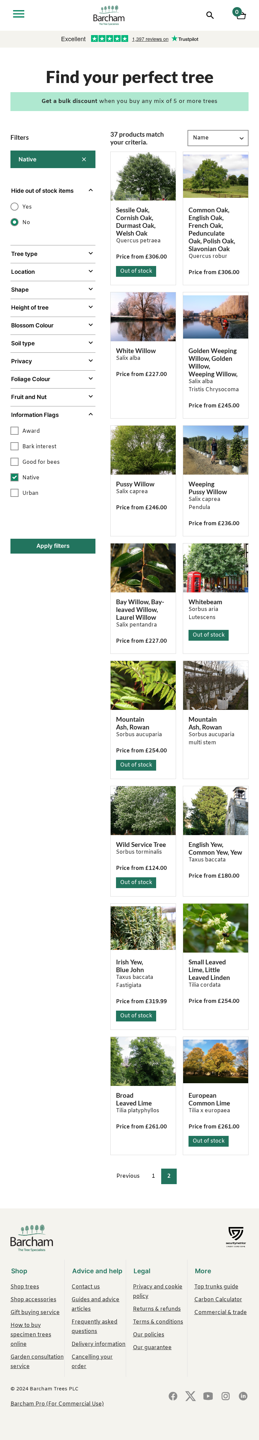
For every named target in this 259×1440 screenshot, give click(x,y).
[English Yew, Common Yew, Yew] (215, 810)
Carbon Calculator (218, 1299)
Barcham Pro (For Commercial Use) (57, 1404)
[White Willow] (143, 316)
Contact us (85, 1286)
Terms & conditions (158, 1322)
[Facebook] (173, 1397)
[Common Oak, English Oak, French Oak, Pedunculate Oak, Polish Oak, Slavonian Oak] (215, 176)
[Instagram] (225, 1397)
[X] (190, 1397)
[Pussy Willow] (143, 450)
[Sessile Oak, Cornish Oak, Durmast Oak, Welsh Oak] (143, 176)
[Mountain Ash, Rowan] (143, 685)
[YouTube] (208, 1397)
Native (27, 159)
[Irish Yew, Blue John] (143, 928)
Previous (128, 1176)
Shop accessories (33, 1299)
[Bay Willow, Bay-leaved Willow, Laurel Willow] (143, 567)
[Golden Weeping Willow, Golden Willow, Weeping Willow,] (215, 316)
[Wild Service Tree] (143, 810)
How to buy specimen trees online (30, 1335)
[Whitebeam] (215, 567)
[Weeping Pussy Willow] (215, 450)
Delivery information (98, 1344)
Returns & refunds (157, 1309)
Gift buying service (35, 1312)
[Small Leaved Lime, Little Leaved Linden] (215, 928)
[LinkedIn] (243, 1397)
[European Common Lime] (215, 1061)
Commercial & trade (220, 1312)
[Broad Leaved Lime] (143, 1061)
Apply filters (52, 545)
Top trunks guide (216, 1286)
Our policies (148, 1334)
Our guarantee (152, 1347)
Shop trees (24, 1286)
